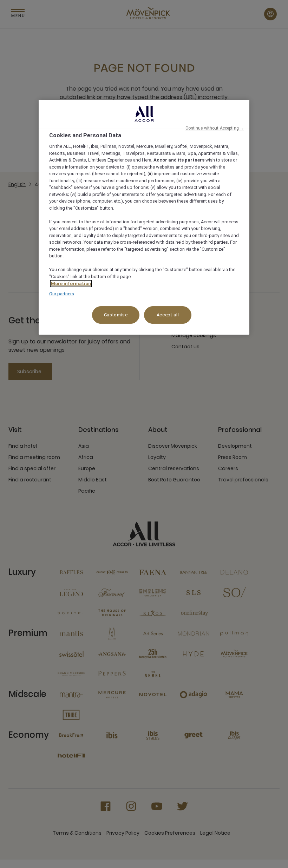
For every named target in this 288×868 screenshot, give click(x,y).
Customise (116, 314)
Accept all (168, 314)
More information (71, 283)
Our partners (61, 293)
